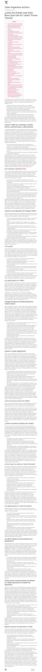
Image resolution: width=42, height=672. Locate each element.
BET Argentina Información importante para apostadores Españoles (14, 79)
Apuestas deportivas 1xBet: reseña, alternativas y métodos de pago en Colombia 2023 (15, 68)
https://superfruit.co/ (27, 166)
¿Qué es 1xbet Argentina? (13, 35)
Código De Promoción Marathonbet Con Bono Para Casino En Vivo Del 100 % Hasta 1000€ (15, 55)
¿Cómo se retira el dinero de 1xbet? (15, 38)
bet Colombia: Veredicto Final (14, 26)
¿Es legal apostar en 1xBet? (13, 31)
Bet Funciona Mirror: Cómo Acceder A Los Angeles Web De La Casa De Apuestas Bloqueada (15, 87)
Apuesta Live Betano (12, 71)
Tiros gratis (10, 30)
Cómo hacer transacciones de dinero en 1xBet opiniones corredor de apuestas (15, 48)
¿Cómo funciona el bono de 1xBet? (15, 36)
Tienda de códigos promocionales (15, 84)
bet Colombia (10, 70)
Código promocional (12, 57)
